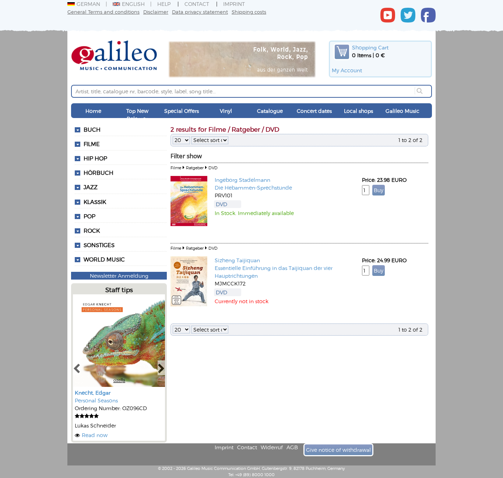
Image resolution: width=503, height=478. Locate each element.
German (88, 4)
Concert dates (314, 111)
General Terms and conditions (103, 11)
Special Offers (181, 111)
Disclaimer (155, 11)
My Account (347, 70)
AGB (292, 447)
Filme (92, 144)
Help (163, 4)
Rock (92, 230)
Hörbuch (98, 172)
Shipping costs (249, 11)
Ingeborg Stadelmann (242, 180)
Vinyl (226, 111)
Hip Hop (95, 158)
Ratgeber (195, 167)
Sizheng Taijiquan (237, 260)
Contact (196, 4)
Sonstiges (99, 245)
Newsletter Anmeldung (119, 276)
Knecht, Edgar (92, 392)
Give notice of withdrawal (338, 450)
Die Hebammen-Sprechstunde (253, 187)
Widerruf (272, 447)
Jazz (91, 187)
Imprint (234, 4)
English (133, 4)
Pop (89, 216)
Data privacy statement (200, 11)
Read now (95, 435)
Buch (92, 129)
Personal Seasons (96, 400)
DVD (213, 167)
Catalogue (270, 111)
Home (93, 111)
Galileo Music (402, 111)
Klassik (95, 201)
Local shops (358, 111)
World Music (104, 259)
